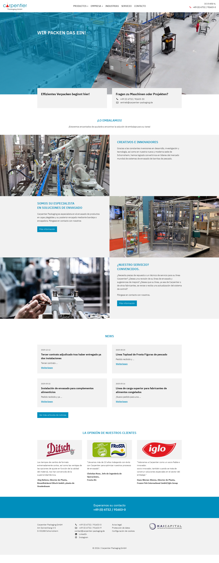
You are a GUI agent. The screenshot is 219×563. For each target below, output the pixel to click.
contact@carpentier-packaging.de (90, 531)
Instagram (83, 537)
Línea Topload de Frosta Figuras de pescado (141, 354)
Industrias (112, 6)
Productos (80, 6)
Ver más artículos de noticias (52, 415)
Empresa (96, 6)
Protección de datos (121, 528)
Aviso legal (117, 524)
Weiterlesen (47, 367)
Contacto (140, 6)
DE (205, 3)
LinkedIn (82, 534)
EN (208, 3)
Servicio (126, 6)
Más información (47, 229)
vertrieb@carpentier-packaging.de (136, 102)
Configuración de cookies (123, 531)
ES (211, 3)
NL (214, 3)
